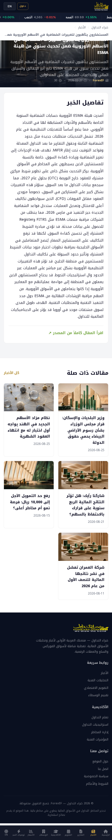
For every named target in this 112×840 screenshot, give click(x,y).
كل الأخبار (11, 373)
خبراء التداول (99, 27)
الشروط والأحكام (97, 784)
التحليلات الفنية (98, 680)
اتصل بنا (103, 769)
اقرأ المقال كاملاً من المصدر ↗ (75, 332)
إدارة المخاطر (99, 732)
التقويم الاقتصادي (96, 688)
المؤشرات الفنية (97, 739)
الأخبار (82, 27)
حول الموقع (100, 761)
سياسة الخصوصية (96, 776)
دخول (23, 6)
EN (10, 6)
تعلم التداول (99, 717)
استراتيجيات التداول (95, 724)
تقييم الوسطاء (98, 695)
